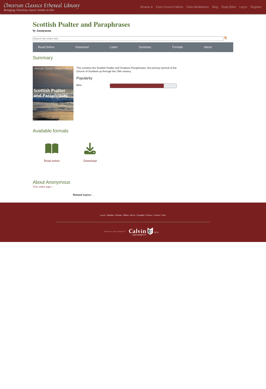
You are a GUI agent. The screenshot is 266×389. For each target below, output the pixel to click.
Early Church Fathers (169, 6)
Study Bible (228, 6)
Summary (145, 47)
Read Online (46, 47)
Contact (157, 215)
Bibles (125, 215)
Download (82, 47)
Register (256, 6)
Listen (114, 47)
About (208, 47)
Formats (177, 47)
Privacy (149, 215)
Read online (52, 160)
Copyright (141, 215)
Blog (215, 6)
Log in (102, 215)
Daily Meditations (198, 6)
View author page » (43, 186)
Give (164, 215)
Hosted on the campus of (115, 231)
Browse (145, 6)
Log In (243, 6)
